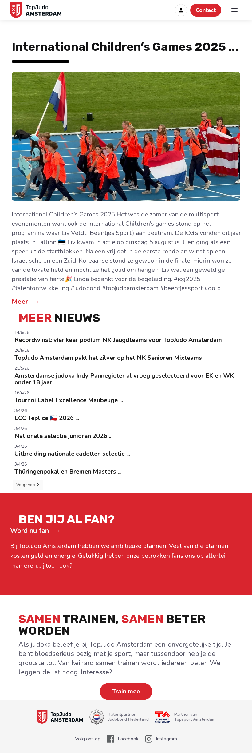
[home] (37, 10)
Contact (206, 10)
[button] (234, 10)
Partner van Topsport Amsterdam (194, 717)
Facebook (128, 738)
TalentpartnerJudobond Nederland (128, 717)
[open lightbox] (126, 136)
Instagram (166, 738)
